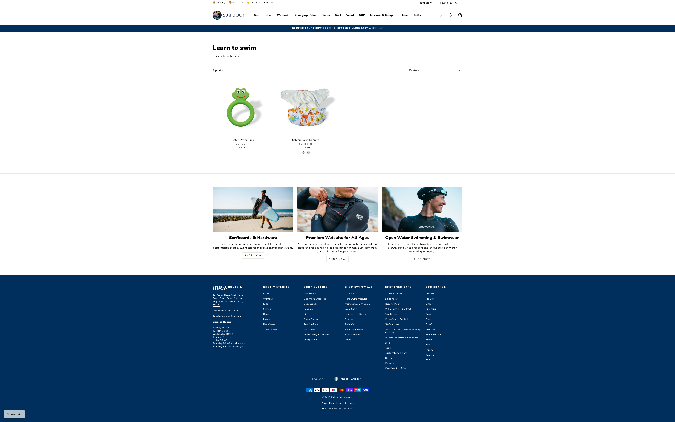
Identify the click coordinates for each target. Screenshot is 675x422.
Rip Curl (430, 298)
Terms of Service (345, 403)
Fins (306, 314)
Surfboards (310, 293)
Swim (326, 15)
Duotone (430, 355)
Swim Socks (351, 309)
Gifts (417, 15)
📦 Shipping (219, 2)
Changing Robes (306, 15)
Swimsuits (350, 293)
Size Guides (391, 314)
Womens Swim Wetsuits (358, 304)
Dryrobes (349, 339)
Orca (428, 319)
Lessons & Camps (382, 15)
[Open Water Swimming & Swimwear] (422, 209)
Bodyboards (310, 304)
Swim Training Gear (355, 329)
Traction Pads (311, 324)
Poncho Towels (353, 334)
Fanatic (429, 350)
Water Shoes (270, 329)
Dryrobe (430, 293)
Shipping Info (392, 298)
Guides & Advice (394, 293)
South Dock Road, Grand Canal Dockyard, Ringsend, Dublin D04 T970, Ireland (228, 300)
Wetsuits (283, 15)
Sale (257, 15)
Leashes (308, 309)
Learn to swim (231, 56)
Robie (429, 339)
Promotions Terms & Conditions (402, 337)
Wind (350, 15)
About (388, 347)
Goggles (349, 319)
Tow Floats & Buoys (355, 314)
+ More (404, 15)
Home (216, 56)
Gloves (267, 309)
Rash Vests (269, 324)
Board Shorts (311, 319)
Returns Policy (393, 304)
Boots (266, 314)
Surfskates (309, 329)
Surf (338, 15)
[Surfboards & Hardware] (253, 209)
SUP (362, 15)
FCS (428, 360)
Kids (265, 304)
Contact (389, 358)
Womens (268, 298)
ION (428, 344)
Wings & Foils (311, 339)
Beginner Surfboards (315, 298)
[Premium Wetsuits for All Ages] (337, 209)
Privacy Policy (328, 403)
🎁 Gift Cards (236, 2)
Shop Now (253, 255)
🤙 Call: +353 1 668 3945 (260, 2)
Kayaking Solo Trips (395, 368)
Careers (389, 363)
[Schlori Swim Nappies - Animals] (308, 152)
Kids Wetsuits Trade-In (397, 319)
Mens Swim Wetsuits (356, 298)
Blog (387, 342)
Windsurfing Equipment (316, 334)
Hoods (266, 319)
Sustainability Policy (396, 353)
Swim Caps (350, 324)
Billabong (431, 309)
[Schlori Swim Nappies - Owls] (303, 152)
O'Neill (429, 304)
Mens (266, 293)
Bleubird (430, 329)
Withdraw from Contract (398, 309)
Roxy (428, 314)
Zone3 (429, 324)
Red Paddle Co (433, 334)
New (268, 15)
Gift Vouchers (392, 324)
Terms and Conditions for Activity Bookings (402, 331)
